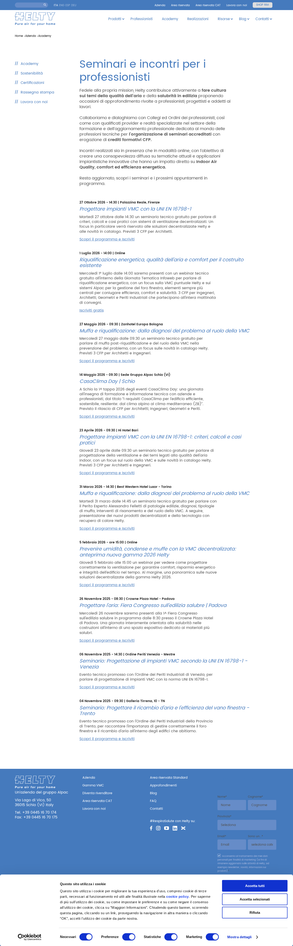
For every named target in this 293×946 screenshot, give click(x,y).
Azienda (160, 5)
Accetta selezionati (255, 899)
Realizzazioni (198, 19)
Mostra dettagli (239, 937)
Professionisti (141, 19)
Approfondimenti (163, 785)
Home (19, 36)
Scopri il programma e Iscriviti (107, 239)
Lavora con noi (236, 5)
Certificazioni (32, 83)
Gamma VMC (93, 785)
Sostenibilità (32, 73)
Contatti (262, 19)
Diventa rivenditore (97, 793)
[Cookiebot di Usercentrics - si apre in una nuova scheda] (30, 937)
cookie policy (177, 896)
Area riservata (180, 5)
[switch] (128, 937)
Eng (61, 5)
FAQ (153, 801)
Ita (56, 5)
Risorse (224, 19)
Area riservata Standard (168, 777)
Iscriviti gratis (91, 310)
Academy (170, 19)
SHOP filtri (262, 5)
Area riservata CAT (208, 5)
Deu (73, 5)
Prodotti (114, 19)
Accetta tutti (255, 886)
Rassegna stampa (37, 92)
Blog (242, 19)
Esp (67, 5)
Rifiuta (255, 912)
